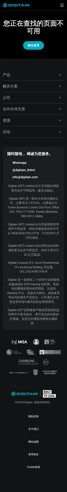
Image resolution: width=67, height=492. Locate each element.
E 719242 (34, 254)
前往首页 (33, 45)
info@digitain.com (25, 177)
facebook (9, 481)
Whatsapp (19, 162)
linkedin (21, 481)
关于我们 (33, 429)
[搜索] (51, 5)
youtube (45, 481)
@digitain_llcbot (23, 170)
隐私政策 (33, 416)
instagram (57, 481)
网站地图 (33, 441)
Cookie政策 (33, 466)
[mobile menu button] (62, 5)
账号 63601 (45, 190)
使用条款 (33, 454)
